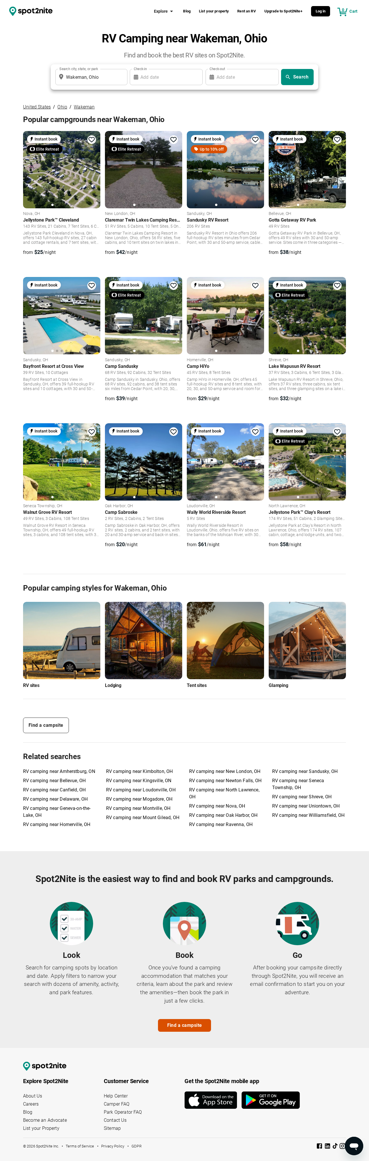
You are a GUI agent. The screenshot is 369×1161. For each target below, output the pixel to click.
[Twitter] (335, 1146)
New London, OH (120, 213)
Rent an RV (246, 11)
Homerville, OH (200, 360)
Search (301, 77)
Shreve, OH (279, 360)
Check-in (140, 69)
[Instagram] (342, 1147)
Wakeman (84, 107)
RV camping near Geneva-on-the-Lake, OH (57, 812)
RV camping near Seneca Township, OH (298, 784)
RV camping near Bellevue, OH (54, 780)
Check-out (217, 69)
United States (37, 107)
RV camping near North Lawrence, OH (224, 793)
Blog (187, 11)
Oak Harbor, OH (119, 506)
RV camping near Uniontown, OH (306, 806)
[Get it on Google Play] (271, 1100)
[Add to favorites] (91, 139)
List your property (214, 11)
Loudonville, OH (201, 506)
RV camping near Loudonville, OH (141, 790)
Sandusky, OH (199, 213)
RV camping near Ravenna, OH (221, 824)
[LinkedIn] (328, 1147)
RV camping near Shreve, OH (302, 796)
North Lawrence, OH (287, 506)
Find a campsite (46, 725)
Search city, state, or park (78, 69)
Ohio (62, 107)
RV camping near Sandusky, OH (305, 771)
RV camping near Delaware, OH (55, 799)
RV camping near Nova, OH (217, 806)
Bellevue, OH (280, 213)
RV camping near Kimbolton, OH (139, 771)
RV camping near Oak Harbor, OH (223, 815)
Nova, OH (31, 213)
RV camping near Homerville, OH (57, 824)
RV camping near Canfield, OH (54, 790)
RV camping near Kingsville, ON (139, 780)
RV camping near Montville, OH (138, 808)
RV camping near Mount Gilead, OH (142, 817)
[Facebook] (320, 1147)
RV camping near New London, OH (225, 771)
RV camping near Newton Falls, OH (225, 780)
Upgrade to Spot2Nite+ (283, 11)
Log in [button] (321, 11)
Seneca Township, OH (42, 506)
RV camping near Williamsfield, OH (308, 815)
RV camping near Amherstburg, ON (59, 771)
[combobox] (90, 77)
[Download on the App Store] (213, 1100)
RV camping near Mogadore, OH (139, 799)
